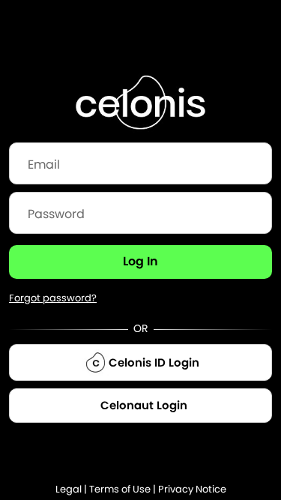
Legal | (72, 489)
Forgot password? (53, 298)
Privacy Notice (192, 489)
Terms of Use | (123, 489)
